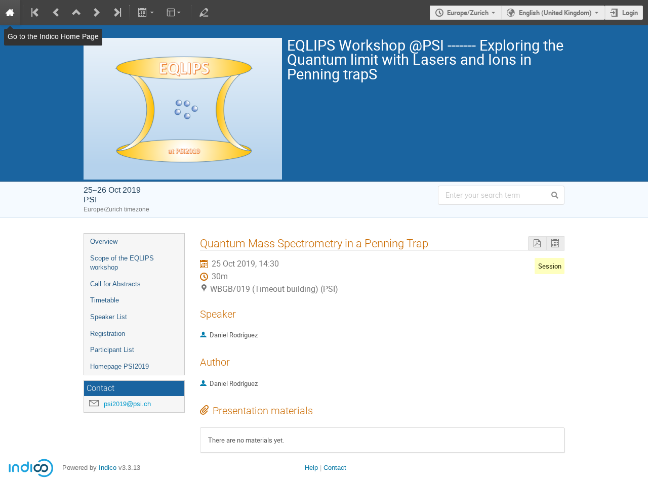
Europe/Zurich (468, 12)
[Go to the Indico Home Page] (10, 12)
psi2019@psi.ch (127, 404)
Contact (334, 467)
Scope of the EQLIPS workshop (122, 263)
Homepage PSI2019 (119, 366)
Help (311, 467)
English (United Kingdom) (555, 12)
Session (549, 266)
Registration (107, 333)
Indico (107, 467)
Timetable (104, 300)
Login (630, 12)
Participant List (112, 350)
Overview (103, 241)
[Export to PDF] (537, 243)
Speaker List (108, 317)
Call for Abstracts (115, 284)
